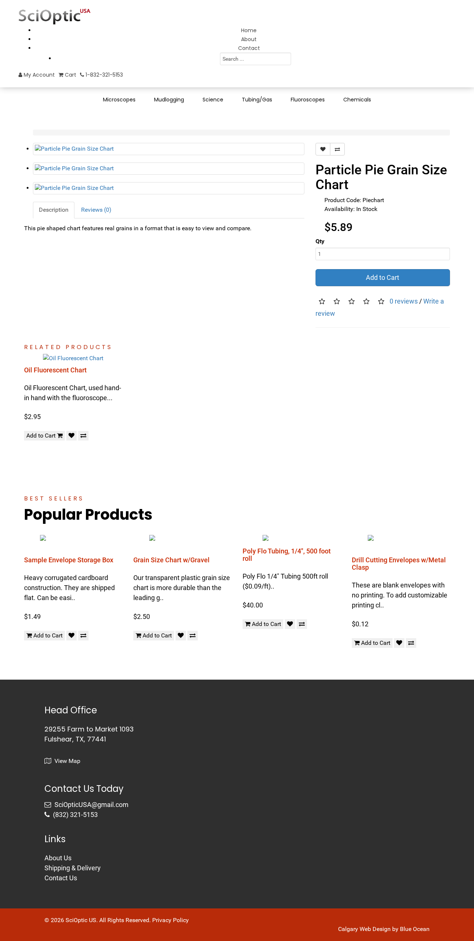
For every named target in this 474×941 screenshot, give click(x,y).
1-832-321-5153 (103, 74)
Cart (69, 74)
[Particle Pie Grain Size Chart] (168, 149)
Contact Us (60, 878)
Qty (320, 241)
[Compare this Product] (337, 149)
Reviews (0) (96, 209)
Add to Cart (382, 277)
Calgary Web (354, 928)
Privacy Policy (170, 920)
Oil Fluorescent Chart (55, 370)
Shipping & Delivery (72, 868)
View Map (66, 760)
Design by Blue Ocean (401, 928)
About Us (57, 858)
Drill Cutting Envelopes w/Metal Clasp (399, 563)
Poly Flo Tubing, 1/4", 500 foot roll (287, 554)
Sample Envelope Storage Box (68, 560)
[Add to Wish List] (323, 149)
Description (54, 209)
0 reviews (404, 301)
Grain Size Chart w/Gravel (171, 560)
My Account (38, 74)
